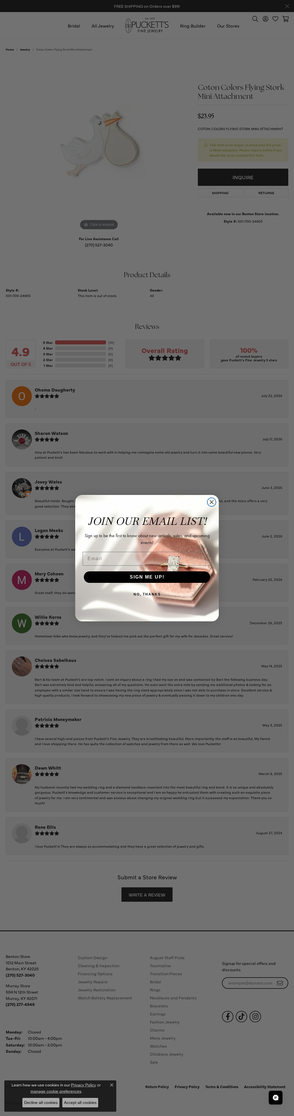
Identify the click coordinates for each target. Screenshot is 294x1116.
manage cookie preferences (55, 1091)
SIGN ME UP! (147, 577)
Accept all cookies (80, 1102)
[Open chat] (276, 1098)
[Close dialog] (211, 502)
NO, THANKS (147, 594)
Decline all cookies (41, 1102)
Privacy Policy (83, 1085)
